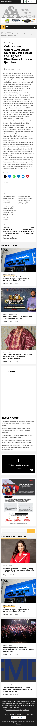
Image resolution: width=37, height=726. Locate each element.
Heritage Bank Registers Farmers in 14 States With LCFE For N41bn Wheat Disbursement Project (10, 232)
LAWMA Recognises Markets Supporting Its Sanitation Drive (26, 230)
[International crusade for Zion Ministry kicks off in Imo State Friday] (18, 300)
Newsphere (27, 722)
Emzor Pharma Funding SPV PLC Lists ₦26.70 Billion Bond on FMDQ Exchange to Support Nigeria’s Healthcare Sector (17, 447)
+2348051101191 (13, 708)
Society (11, 43)
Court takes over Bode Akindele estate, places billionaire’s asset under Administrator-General (17, 356)
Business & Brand (7, 314)
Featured (6, 43)
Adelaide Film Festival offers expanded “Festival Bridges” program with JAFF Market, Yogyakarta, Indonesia (17, 279)
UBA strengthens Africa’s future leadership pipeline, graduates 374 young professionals (18, 649)
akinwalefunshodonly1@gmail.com (17, 710)
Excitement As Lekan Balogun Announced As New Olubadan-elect (25, 198)
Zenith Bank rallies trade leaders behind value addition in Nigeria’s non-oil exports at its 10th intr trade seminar (18, 424)
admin (18, 69)
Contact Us (12, 714)
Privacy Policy (28, 714)
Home (6, 714)
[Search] (34, 27)
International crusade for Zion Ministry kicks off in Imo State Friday (17, 317)
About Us (20, 714)
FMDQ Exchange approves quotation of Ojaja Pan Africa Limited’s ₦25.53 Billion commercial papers (17, 689)
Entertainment (6, 274)
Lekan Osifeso (10, 224)
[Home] (3, 27)
